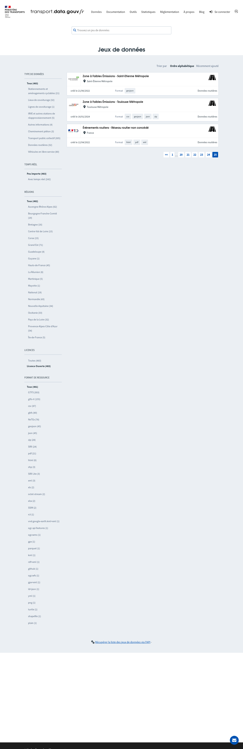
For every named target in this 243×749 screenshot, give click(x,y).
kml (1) (31, 555)
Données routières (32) (40, 145)
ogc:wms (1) (34, 534)
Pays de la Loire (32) (38, 319)
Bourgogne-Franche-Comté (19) (42, 215)
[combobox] (121, 30)
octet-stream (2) (36, 494)
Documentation (115, 12)
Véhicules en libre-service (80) (43, 151)
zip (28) (32, 439)
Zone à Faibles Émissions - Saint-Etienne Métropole (116, 76)
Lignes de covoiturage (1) (41, 106)
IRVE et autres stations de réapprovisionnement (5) (41, 115)
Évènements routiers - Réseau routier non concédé (116, 128)
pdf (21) (32, 453)
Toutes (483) (34, 360)
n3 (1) (31, 514)
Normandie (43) (36, 299)
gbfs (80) (32, 412)
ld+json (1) (33, 589)
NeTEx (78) (33, 419)
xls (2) (31, 487)
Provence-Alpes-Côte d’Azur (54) (42, 328)
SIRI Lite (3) (34, 473)
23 (201, 154)
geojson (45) (34, 426)
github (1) (33, 568)
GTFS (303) (33, 392)
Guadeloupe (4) (36, 251)
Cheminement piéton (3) (41, 131)
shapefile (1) (34, 616)
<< (166, 154)
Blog (201, 12)
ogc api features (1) (38, 528)
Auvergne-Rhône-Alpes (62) (42, 206)
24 (208, 154)
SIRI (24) (32, 446)
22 (194, 154)
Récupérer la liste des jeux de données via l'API (122, 642)
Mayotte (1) (34, 285)
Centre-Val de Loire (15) (40, 231)
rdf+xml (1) (33, 562)
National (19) (35, 292)
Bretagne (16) (35, 224)
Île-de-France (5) (36, 337)
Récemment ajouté (207, 66)
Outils (133, 12)
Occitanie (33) (35, 312)
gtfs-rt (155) (34, 399)
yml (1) (31, 595)
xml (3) (31, 480)
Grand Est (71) (35, 245)
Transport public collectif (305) (44, 138)
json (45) (32, 433)
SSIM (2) (32, 507)
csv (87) (32, 406)
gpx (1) (31, 541)
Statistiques (148, 12)
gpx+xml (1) (34, 582)
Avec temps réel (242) (39, 179)
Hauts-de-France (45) (39, 265)
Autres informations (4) (40, 124)
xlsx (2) (31, 500)
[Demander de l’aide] (234, 740)
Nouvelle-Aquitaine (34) (40, 306)
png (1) (31, 602)
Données (96, 12)
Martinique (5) (35, 278)
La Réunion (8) (35, 272)
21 (188, 154)
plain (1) (32, 623)
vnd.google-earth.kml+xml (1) (43, 521)
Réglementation (169, 12)
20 (181, 154)
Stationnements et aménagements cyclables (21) (43, 91)
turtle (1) (32, 609)
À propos (189, 12)
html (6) (32, 460)
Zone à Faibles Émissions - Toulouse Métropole (113, 102)
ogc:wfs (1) (33, 575)
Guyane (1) (33, 258)
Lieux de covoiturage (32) (41, 100)
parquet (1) (34, 548)
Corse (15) (33, 238)
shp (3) (31, 467)
